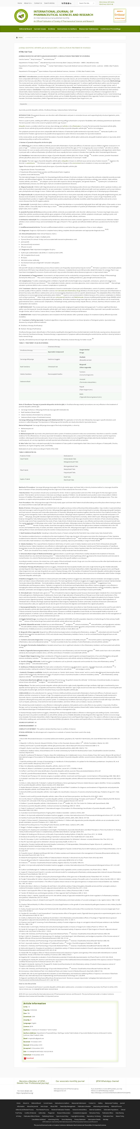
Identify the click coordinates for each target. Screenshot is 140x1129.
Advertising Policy (53, 1119)
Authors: (27, 1030)
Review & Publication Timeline (61, 1110)
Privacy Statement (79, 1119)
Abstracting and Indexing (101, 1106)
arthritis (65, 126)
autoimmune (30, 163)
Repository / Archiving (94, 1116)
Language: (27, 1023)
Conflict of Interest (30, 1113)
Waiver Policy (120, 1116)
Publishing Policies (48, 1116)
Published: (27, 1055)
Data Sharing (120, 1113)
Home (21, 37)
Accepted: (27, 1048)
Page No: (27, 1010)
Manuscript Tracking (111, 1103)
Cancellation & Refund (39, 1119)
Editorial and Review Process (25, 1110)
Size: (25, 1013)
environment (76, 163)
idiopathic (65, 161)
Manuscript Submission (79, 1103)
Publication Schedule (84, 1106)
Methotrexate (79, 297)
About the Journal (32, 1106)
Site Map (105, 1119)
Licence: (26, 1026)
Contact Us (92, 1103)
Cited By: (27, 1020)
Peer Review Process (42, 1110)
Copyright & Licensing (77, 1116)
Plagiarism (51, 1113)
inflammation (76, 126)
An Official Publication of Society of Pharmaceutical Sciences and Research (64, 21)
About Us (26, 1103)
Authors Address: (30, 1033)
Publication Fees (108, 1116)
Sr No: (26, 1007)
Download (30, 1058)
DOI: (25, 1051)
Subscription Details (94, 1119)
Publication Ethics (107, 1113)
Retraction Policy (94, 1113)
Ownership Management (67, 1106)
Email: (26, 1038)
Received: (27, 1042)
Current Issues (48, 1103)
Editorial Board (36, 1103)
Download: (28, 1017)
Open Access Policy (62, 1116)
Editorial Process (116, 1106)
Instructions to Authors (62, 1103)
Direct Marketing (67, 1119)
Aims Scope (44, 1106)
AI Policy (18, 1116)
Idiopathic (22, 126)
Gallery (100, 1103)
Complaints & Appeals (80, 1113)
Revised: (27, 1045)
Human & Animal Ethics (80, 1110)
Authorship (42, 1113)
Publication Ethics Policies (32, 1116)
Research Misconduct (63, 1113)
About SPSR (53, 1106)
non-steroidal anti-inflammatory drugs (67, 291)
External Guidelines (95, 1110)
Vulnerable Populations (111, 1110)
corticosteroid (60, 297)
